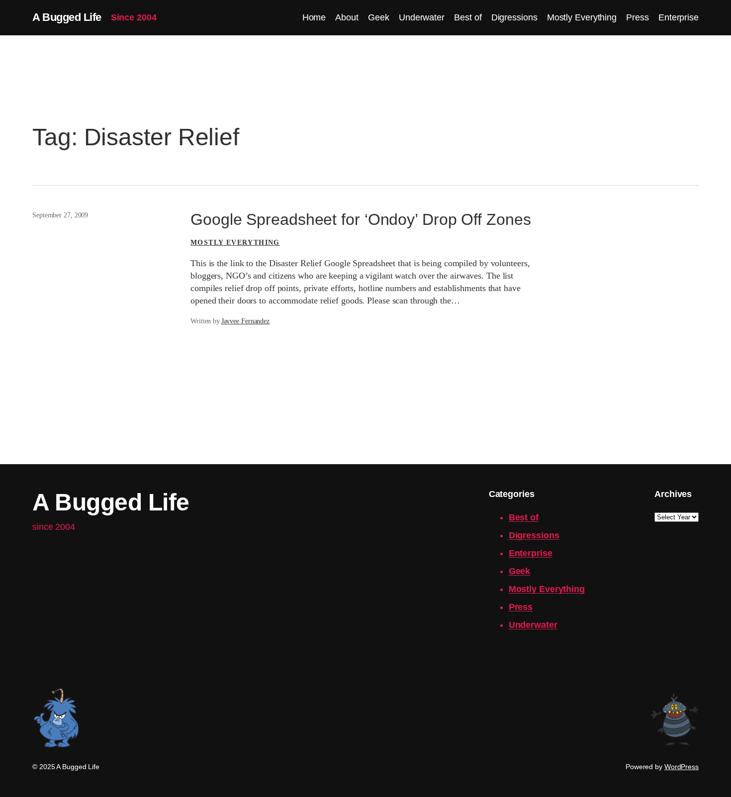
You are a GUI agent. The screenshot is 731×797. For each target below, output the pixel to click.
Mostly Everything (235, 242)
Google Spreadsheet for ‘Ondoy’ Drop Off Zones (360, 219)
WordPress (681, 767)
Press (521, 607)
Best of (524, 517)
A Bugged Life (66, 17)
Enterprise (530, 553)
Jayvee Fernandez (245, 321)
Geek (520, 571)
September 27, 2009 (60, 215)
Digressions (534, 535)
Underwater (533, 625)
